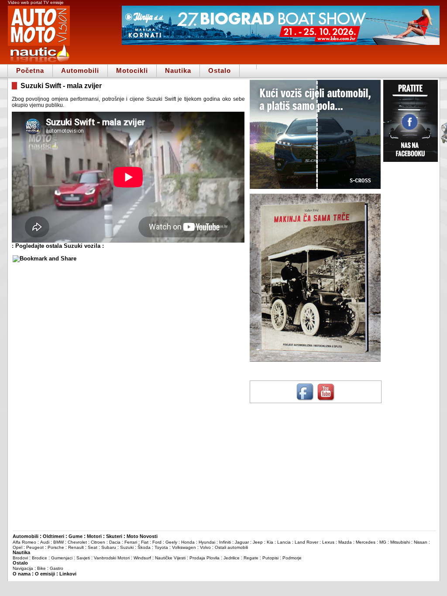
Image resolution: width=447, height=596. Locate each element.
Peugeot (35, 547)
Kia (270, 542)
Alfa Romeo (24, 542)
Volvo (205, 547)
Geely (171, 542)
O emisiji (45, 573)
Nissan (420, 542)
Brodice (39, 557)
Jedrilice (232, 557)
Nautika (178, 70)
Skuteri (114, 536)
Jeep (258, 542)
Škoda (144, 547)
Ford (157, 542)
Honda (188, 542)
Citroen (98, 542)
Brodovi (20, 557)
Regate (251, 557)
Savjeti (83, 557)
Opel (17, 547)
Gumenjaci (61, 557)
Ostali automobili (231, 547)
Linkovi (67, 573)
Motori (94, 536)
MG (382, 542)
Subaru (108, 547)
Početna (30, 70)
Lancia (284, 542)
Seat (92, 547)
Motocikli (132, 70)
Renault (76, 547)
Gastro (56, 568)
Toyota (161, 547)
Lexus (328, 542)
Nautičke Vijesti (170, 557)
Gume (76, 536)
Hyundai (207, 542)
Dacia (114, 542)
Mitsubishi (400, 542)
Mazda (345, 542)
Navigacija (23, 568)
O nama (22, 573)
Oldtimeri (53, 536)
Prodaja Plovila (204, 557)
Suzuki (127, 547)
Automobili (80, 70)
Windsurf (142, 557)
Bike (41, 568)
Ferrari (130, 542)
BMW (58, 542)
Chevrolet (77, 542)
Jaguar (242, 542)
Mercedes (365, 542)
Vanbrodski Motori (112, 557)
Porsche (56, 547)
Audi (44, 542)
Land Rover (306, 542)
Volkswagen (184, 547)
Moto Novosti (142, 536)
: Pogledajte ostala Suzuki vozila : (58, 246)
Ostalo (219, 70)
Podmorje (292, 557)
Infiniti (225, 542)
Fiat (144, 542)
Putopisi (270, 557)
